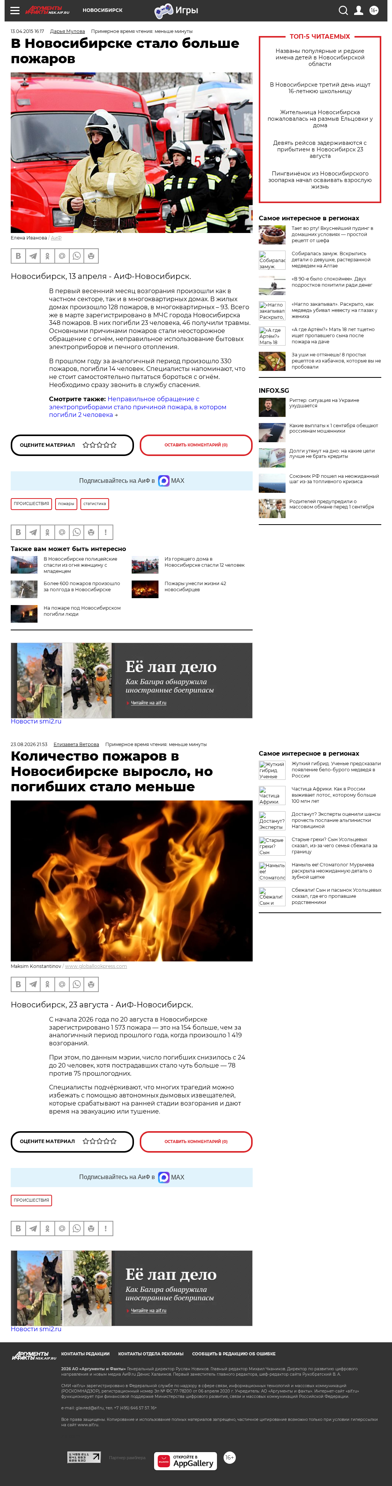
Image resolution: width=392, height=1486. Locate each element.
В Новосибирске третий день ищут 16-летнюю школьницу (320, 88)
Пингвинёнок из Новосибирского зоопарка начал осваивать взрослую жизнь (320, 180)
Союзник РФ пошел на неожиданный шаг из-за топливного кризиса (334, 479)
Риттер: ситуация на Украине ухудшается (324, 403)
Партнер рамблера (127, 1457)
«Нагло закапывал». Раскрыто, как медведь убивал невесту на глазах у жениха (334, 310)
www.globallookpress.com (96, 966)
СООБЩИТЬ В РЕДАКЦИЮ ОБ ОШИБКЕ (234, 1354)
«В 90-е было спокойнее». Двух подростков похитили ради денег (332, 282)
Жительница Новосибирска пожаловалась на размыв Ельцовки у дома (320, 119)
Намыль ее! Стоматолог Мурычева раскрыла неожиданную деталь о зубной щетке (333, 871)
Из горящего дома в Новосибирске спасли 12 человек (205, 562)
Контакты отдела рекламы (150, 1354)
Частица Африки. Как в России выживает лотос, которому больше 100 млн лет (334, 795)
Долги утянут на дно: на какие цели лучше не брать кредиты (332, 453)
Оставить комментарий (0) (196, 445)
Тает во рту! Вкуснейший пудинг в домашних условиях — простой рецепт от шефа (332, 234)
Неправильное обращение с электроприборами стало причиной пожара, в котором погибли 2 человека (138, 407)
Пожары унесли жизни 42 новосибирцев (195, 586)
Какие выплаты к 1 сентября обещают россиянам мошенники (333, 428)
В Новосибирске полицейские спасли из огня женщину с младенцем (80, 565)
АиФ (56, 238)
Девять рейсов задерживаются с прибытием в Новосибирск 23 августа (320, 149)
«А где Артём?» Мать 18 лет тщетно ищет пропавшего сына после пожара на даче (333, 335)
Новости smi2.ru (36, 721)
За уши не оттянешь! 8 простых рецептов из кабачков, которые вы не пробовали (336, 361)
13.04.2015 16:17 (27, 31)
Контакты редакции (85, 1354)
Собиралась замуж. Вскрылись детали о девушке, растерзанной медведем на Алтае (331, 260)
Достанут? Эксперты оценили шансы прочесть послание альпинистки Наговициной (336, 820)
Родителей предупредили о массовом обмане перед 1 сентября (331, 504)
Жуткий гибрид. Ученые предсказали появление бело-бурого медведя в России (336, 770)
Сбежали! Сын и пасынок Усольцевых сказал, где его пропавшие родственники (336, 896)
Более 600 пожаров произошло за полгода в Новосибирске (82, 586)
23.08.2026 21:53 (29, 744)
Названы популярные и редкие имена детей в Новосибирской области (320, 57)
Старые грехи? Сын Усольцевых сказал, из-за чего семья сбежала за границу (334, 845)
